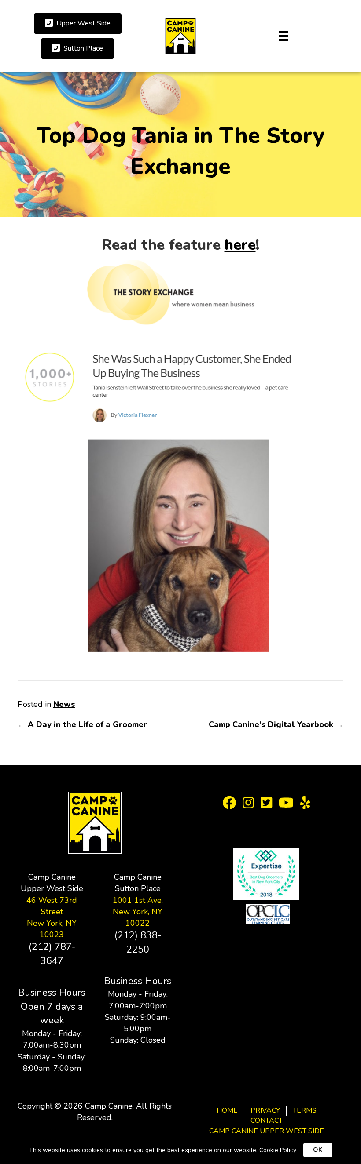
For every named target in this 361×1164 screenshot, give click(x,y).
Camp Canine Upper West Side (266, 1131)
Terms (305, 1110)
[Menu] (284, 36)
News (64, 704)
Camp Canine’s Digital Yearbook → (276, 724)
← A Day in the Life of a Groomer (82, 724)
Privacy (265, 1110)
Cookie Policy (277, 1150)
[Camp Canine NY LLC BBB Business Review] (266, 837)
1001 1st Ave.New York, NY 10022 (138, 911)
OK (317, 1150)
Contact (266, 1120)
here (240, 245)
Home (227, 1110)
